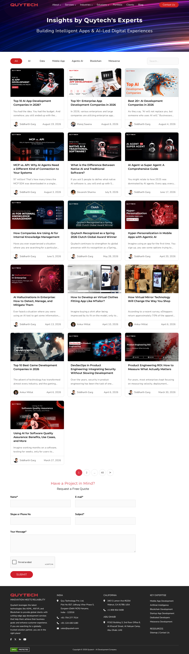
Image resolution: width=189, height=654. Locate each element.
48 (102, 472)
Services (69, 4)
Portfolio (117, 4)
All (16, 61)
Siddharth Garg (28, 124)
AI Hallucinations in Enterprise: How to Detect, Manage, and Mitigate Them (34, 301)
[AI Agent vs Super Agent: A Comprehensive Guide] (152, 146)
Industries (85, 4)
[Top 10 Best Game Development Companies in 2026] (37, 347)
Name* (14, 497)
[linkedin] (20, 639)
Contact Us (164, 632)
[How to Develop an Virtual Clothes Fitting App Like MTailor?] (94, 279)
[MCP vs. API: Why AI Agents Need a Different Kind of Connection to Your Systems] (37, 146)
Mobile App (58, 61)
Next (110, 472)
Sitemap (154, 632)
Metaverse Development (161, 621)
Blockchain (95, 61)
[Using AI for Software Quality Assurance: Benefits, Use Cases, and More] (37, 415)
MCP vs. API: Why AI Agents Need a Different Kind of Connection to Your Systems (36, 168)
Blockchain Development (161, 609)
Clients (130, 4)
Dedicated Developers (160, 617)
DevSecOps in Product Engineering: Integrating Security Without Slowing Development (93, 369)
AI (29, 61)
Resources (156, 628)
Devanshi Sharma (86, 192)
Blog (140, 4)
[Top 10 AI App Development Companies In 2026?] (37, 82)
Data (42, 61)
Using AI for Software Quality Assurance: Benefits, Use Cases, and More (34, 437)
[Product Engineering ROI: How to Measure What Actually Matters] (152, 347)
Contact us (169, 4)
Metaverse (114, 61)
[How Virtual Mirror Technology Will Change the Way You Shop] (152, 279)
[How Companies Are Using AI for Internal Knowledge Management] (37, 215)
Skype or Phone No (20, 514)
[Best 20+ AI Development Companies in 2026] (152, 82)
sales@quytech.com (70, 628)
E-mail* (79, 497)
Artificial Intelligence (159, 605)
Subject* (79, 514)
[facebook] (11, 639)
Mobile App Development (161, 601)
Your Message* (18, 531)
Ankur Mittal (83, 324)
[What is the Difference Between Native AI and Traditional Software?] (94, 146)
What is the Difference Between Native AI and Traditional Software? (93, 168)
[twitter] (15, 639)
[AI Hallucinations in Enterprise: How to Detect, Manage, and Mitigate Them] (37, 279)
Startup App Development (162, 613)
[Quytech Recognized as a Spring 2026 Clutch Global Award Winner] (94, 215)
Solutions (102, 4)
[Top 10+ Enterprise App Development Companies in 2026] (94, 82)
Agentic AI (77, 61)
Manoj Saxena (84, 124)
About (55, 4)
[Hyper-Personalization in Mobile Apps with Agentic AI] (152, 215)
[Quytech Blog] (24, 5)
